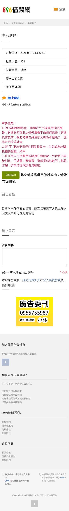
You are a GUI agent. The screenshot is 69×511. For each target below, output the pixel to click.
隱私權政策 (7, 425)
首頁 (6, 23)
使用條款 (6, 429)
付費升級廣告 (8, 456)
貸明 (7, 480)
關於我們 (6, 422)
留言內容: (8, 245)
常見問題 (6, 433)
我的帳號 (6, 452)
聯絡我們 (6, 460)
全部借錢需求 (18, 23)
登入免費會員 (52, 280)
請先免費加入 (31, 280)
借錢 (62, 477)
